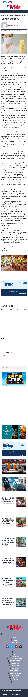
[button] (26, 2)
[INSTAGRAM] (11, 2)
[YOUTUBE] (9, 2)
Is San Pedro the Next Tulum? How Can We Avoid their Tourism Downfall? (8, 541)
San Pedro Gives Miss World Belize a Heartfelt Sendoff (8, 500)
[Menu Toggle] (14, 12)
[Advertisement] (14, 405)
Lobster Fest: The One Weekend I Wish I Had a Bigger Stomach (8, 560)
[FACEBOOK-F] (4, 2)
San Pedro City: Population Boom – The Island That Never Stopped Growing (8, 581)
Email (2, 338)
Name (3, 332)
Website (3, 344)
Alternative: (4, 358)
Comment (4, 314)
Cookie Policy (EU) (16, 694)
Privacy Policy (5, 694)
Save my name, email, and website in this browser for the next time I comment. (13, 352)
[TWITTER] (6, 2)
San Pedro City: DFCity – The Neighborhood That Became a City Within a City (8, 521)
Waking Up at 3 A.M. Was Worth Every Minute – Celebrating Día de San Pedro (8, 601)
